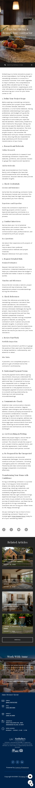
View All (17, 639)
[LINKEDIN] (22, 762)
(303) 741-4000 (10, 715)
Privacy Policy (25, 777)
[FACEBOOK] (13, 762)
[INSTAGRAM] (17, 762)
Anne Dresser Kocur (19, 516)
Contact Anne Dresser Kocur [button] (17, 681)
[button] (31, 64)
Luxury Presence (22, 767)
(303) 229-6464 (10, 707)
